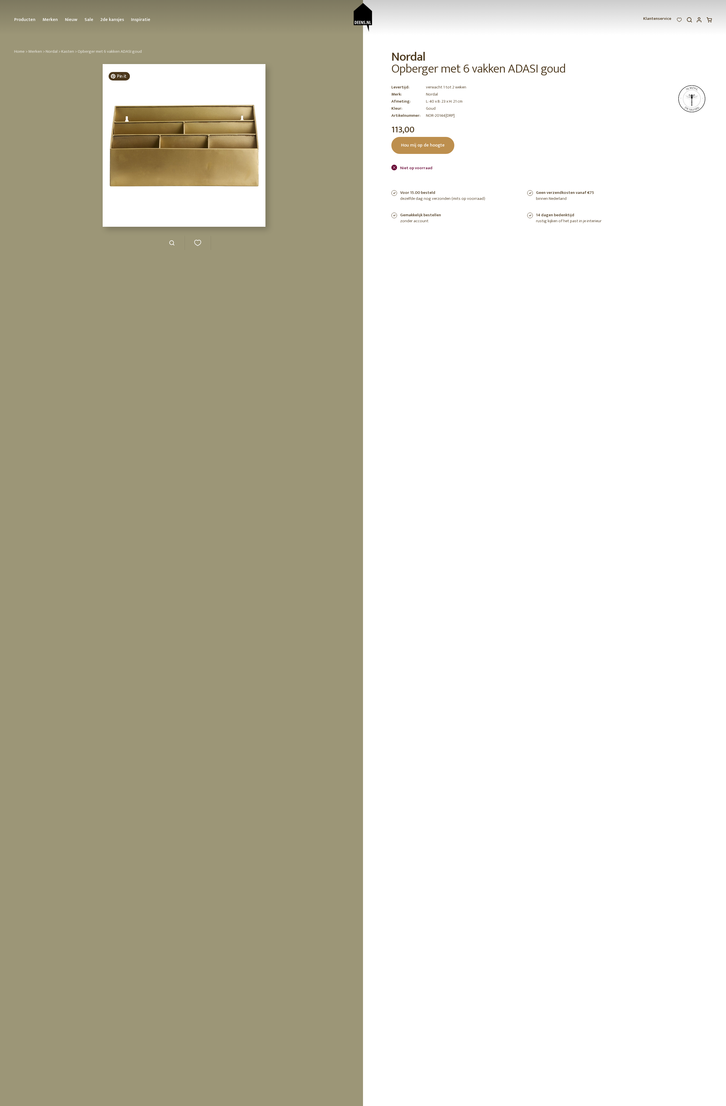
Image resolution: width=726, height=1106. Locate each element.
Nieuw (71, 20)
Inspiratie (140, 20)
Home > (21, 51)
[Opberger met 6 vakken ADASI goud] (171, 245)
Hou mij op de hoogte (423, 145)
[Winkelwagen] (709, 21)
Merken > (36, 51)
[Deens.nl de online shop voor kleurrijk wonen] (363, 17)
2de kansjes (112, 20)
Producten (24, 20)
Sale (89, 20)
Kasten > (69, 51)
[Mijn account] (699, 21)
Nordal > (53, 51)
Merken (50, 20)
